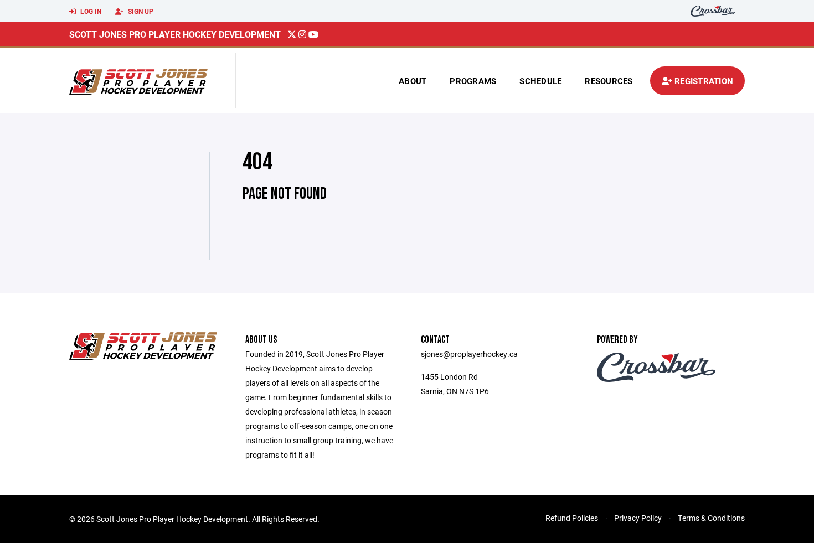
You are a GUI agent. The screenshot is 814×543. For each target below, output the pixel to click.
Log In (90, 11)
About (412, 80)
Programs (473, 80)
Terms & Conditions (711, 518)
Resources (608, 80)
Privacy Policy (638, 518)
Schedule (540, 80)
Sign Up (139, 11)
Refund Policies (571, 518)
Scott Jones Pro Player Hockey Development (175, 34)
